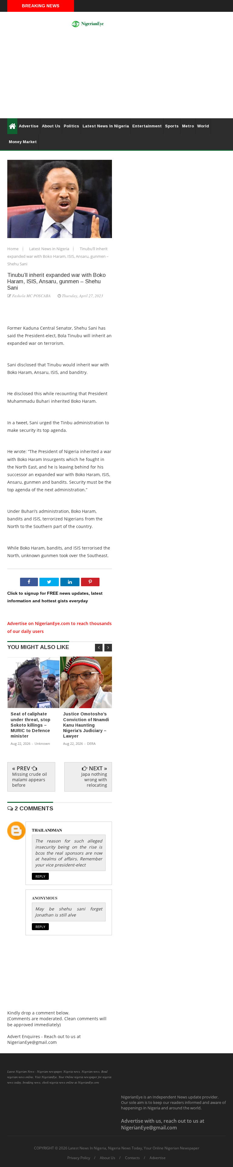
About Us (51, 126)
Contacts (132, 1158)
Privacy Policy (78, 1158)
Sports (172, 126)
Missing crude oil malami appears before (29, 779)
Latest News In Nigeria (106, 126)
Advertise (29, 126)
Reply (40, 876)
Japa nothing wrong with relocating (94, 779)
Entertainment (147, 126)
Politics (71, 126)
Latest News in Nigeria (49, 248)
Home (13, 248)
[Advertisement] (116, 75)
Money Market (23, 142)
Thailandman (47, 830)
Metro (188, 126)
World (203, 126)
